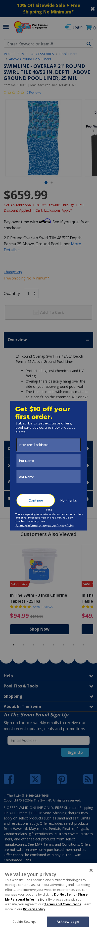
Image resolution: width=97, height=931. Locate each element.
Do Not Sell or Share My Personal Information (46, 897)
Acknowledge (68, 921)
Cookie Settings (24, 921)
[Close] (91, 870)
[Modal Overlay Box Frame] (48, 466)
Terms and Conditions (62, 904)
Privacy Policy (34, 909)
